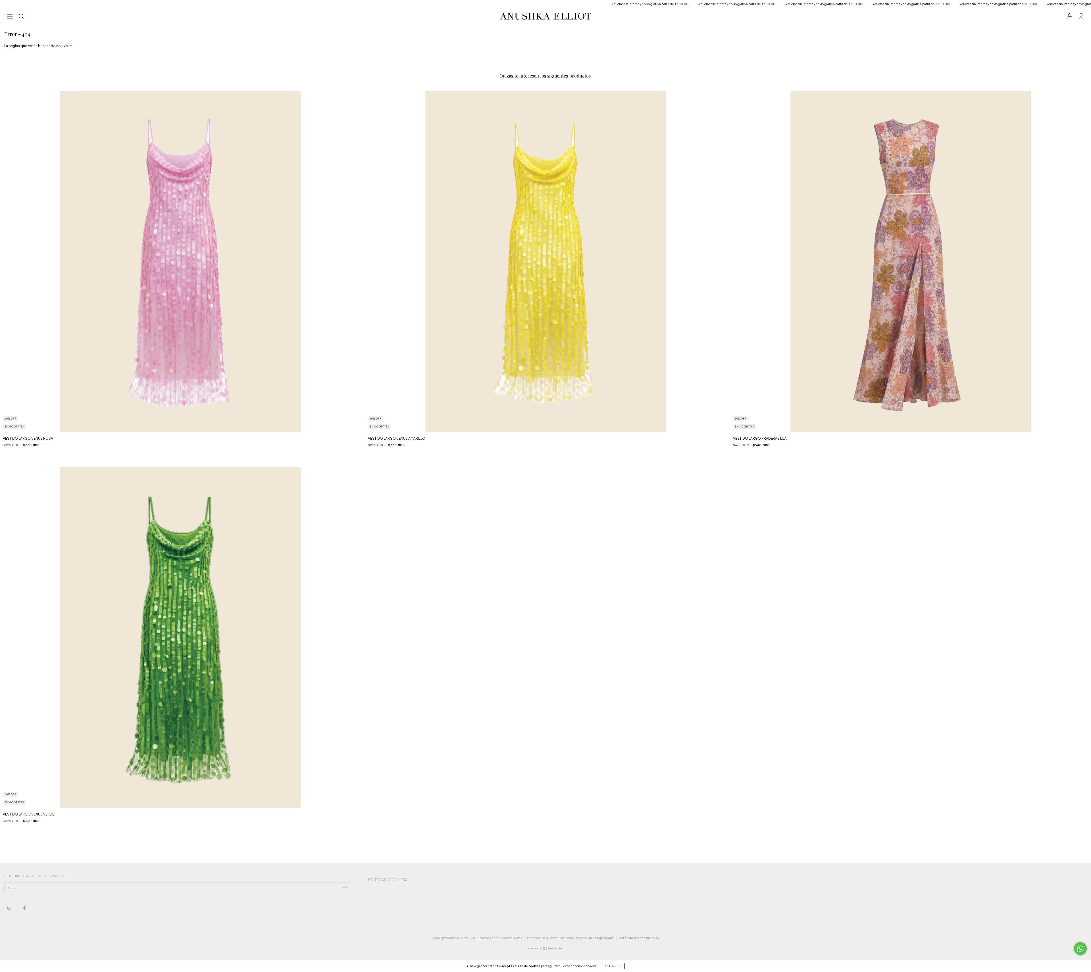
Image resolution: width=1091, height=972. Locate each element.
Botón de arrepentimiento (639, 938)
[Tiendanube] (545, 949)
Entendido (613, 966)
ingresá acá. (605, 938)
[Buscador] (21, 17)
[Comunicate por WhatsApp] (1080, 948)
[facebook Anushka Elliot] (24, 908)
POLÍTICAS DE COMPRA (387, 880)
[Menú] (10, 17)
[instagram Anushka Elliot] (9, 908)
